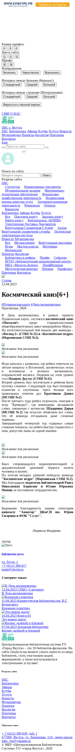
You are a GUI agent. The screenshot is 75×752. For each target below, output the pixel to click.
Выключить (52, 72)
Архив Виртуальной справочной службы (34, 229)
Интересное (13, 250)
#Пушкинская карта (16, 304)
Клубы (43, 131)
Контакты (9, 138)
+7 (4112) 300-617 (14, 565)
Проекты (28, 135)
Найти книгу (14, 220)
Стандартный (11, 84)
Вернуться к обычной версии (21, 104)
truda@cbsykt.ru (13, 569)
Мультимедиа (11, 135)
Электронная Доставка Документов (30, 224)
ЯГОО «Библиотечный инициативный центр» (38, 261)
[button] (5, 142)
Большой (49, 84)
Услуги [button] (46, 213)
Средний (31, 84)
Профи (45, 257)
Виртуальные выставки (55, 242)
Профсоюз (65, 269)
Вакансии (12, 209)
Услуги (54, 131)
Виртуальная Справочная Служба (29, 228)
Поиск (46, 175)
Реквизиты (32, 205)
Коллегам (42, 135)
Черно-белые (30, 72)
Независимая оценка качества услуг (33, 199)
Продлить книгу (26, 216)
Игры (9, 246)
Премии (47, 269)
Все (7, 216)
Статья (6, 280)
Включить (9, 72)
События (60, 257)
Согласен (9, 40)
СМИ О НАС (11, 113)
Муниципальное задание (22, 190)
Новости (65, 131)
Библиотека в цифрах (20, 257)
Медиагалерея (24, 242)
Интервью (50, 246)
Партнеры (57, 135)
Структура (12, 187)
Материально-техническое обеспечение (33, 192)
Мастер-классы (28, 246)
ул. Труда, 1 (10, 562)
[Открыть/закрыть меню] (23, 151)
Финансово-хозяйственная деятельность (30, 196)
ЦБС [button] (5, 183)
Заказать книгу (52, 216)
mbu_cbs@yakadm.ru (16, 741)
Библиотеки (17, 131)
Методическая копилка (21, 269)
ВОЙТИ (11, 150)
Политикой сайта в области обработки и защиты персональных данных (36, 21)
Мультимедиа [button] (24, 239)
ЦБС (5, 131)
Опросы (49, 205)
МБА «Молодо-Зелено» (22, 265)
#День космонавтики (46, 304)
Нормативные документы (42, 187)
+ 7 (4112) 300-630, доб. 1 (19, 733)
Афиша (32, 131)
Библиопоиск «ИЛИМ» (44, 220)
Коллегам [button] (22, 254)
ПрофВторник (53, 265)
